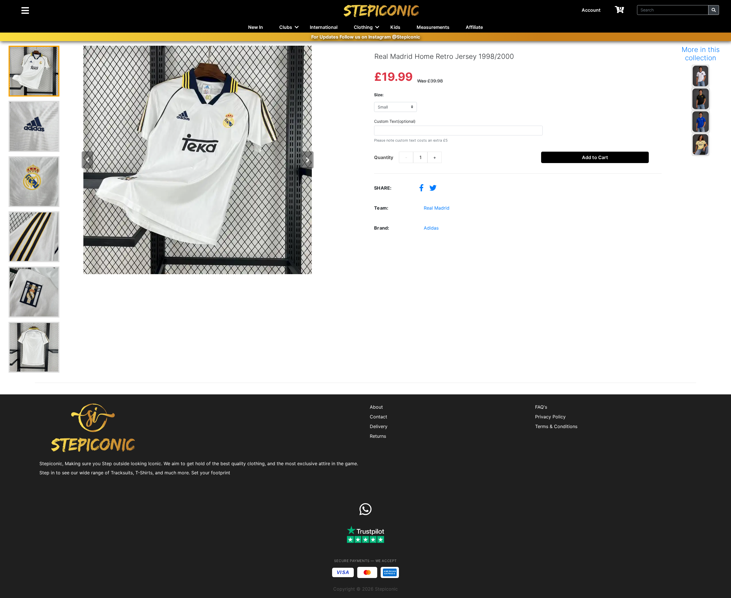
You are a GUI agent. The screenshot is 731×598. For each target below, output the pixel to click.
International (324, 27)
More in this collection (701, 53)
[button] (87, 160)
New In (255, 27)
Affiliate (474, 27)
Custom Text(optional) (394, 121)
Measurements (433, 27)
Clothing (363, 27)
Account (591, 10)
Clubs (285, 27)
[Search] (713, 10)
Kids (395, 27)
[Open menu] (25, 11)
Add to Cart (595, 157)
